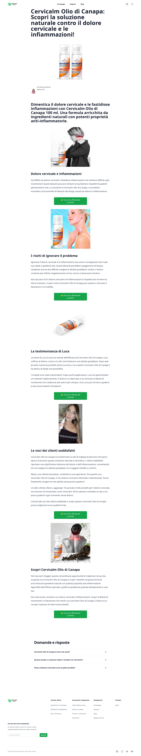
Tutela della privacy (79, 705)
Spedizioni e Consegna (58, 705)
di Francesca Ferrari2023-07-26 (44, 88)
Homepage (61, 4)
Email (117, 705)
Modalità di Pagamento (59, 709)
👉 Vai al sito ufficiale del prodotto (70, 201)
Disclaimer (75, 718)
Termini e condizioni (79, 714)
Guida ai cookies (77, 709)
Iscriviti (43, 735)
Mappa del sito (99, 718)
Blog (82, 4)
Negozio (73, 4)
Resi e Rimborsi (56, 714)
